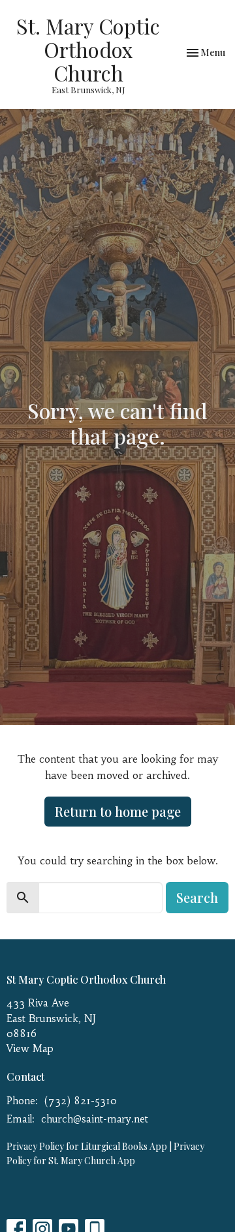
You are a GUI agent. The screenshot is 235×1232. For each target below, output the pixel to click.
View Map (30, 1048)
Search (197, 897)
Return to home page (118, 811)
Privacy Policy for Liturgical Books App (87, 1146)
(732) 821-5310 (80, 1100)
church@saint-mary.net (94, 1119)
